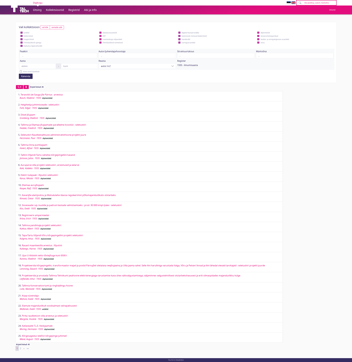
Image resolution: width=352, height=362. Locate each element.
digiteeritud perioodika (190, 33)
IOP (104, 36)
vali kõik (45, 27)
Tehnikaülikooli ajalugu (32, 42)
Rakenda (25, 76)
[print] (26, 87)
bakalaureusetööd (110, 33)
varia (263, 42)
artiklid (26, 33)
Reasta (102, 60)
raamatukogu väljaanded (112, 39)
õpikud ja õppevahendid (33, 46)
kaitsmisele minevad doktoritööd (194, 36)
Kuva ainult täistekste (31, 71)
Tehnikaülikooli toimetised (113, 42)
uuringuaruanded (188, 42)
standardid (186, 39)
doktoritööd (28, 36)
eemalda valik (57, 27)
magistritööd (29, 39)
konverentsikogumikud (269, 36)
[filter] (19, 87)
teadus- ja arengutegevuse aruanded (275, 39)
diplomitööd (265, 33)
